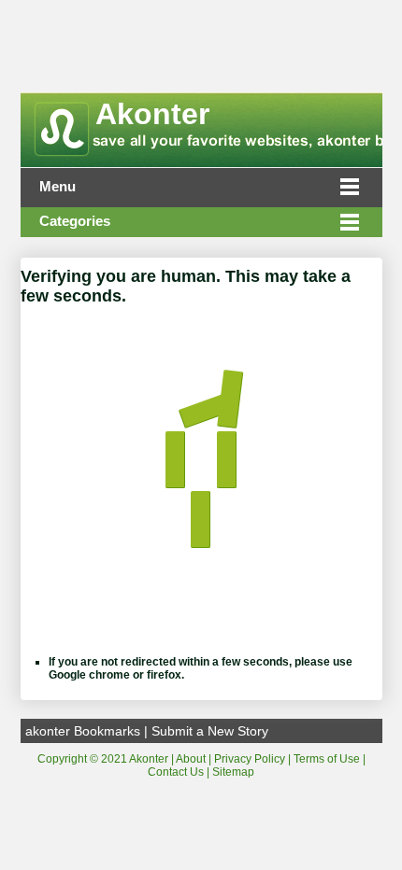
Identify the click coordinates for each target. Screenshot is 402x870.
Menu (57, 186)
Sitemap (233, 772)
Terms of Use (327, 758)
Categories (74, 221)
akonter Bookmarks (82, 730)
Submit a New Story (209, 730)
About (191, 758)
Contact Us (176, 772)
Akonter (152, 114)
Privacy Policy (249, 758)
